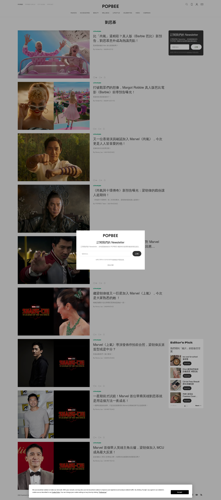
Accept (179, 492)
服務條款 (115, 259)
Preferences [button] (102, 492)
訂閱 (137, 254)
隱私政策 (121, 259)
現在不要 (111, 265)
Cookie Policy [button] (56, 492)
